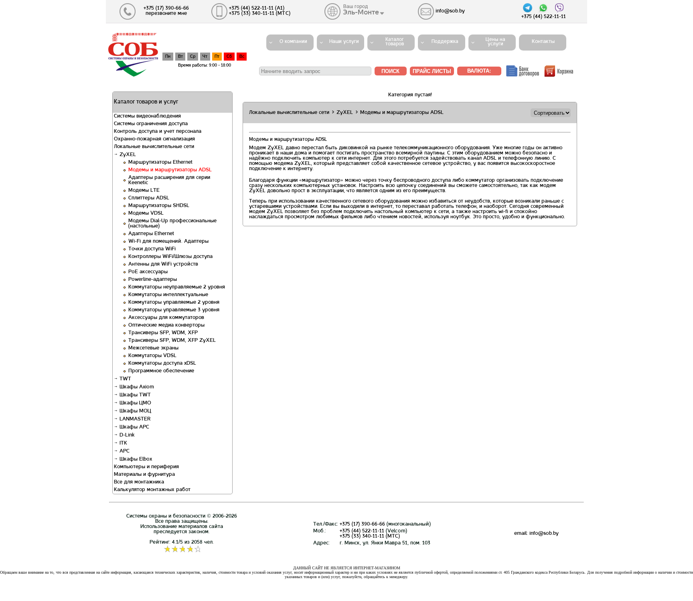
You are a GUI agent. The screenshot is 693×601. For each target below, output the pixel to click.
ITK (122, 443)
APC (124, 451)
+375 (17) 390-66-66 (362, 524)
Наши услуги (344, 42)
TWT (124, 379)
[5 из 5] (197, 549)
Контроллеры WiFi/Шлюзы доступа (170, 256)
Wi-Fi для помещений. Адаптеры (168, 241)
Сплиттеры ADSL (148, 198)
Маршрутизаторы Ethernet (160, 162)
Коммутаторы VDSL (152, 355)
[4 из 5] (189, 549)
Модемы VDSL (146, 213)
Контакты (541, 41)
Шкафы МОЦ (134, 411)
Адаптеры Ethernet (151, 233)
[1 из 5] (167, 549)
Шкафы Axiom (136, 387)
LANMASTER (134, 419)
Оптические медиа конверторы (166, 325)
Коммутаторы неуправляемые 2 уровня (176, 287)
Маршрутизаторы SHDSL (158, 205)
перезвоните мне (166, 13)
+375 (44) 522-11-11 (362, 531)
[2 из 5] (174, 549)
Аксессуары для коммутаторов (166, 317)
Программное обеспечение (161, 371)
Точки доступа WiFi (152, 249)
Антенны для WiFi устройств (163, 264)
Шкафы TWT (134, 395)
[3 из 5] (182, 549)
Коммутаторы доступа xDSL (162, 363)
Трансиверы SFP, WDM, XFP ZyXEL (172, 340)
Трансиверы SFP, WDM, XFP (163, 333)
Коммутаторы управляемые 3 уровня (173, 310)
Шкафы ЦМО (134, 403)
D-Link (126, 435)
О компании (293, 42)
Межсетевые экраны (153, 348)
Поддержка (445, 42)
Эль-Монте (361, 12)
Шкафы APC (133, 427)
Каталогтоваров (394, 42)
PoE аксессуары (148, 272)
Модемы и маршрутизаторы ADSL (170, 170)
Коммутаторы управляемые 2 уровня (173, 302)
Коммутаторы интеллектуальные (168, 294)
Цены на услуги (495, 42)
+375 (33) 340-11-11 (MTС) (370, 536)
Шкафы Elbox (135, 459)
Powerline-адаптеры (152, 279)
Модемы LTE (144, 190)
